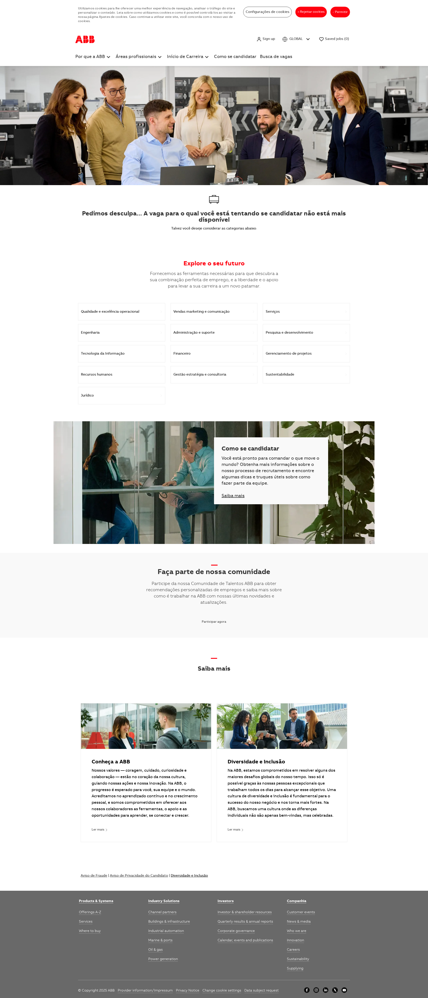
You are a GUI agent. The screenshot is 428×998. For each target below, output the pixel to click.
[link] (100, 830)
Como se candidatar (235, 57)
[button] (265, 39)
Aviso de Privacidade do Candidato (139, 876)
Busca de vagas (276, 57)
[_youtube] (344, 990)
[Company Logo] (85, 39)
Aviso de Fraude (94, 876)
